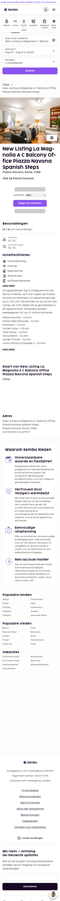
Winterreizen (37, 657)
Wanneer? (10, 49)
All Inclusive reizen (11, 661)
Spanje (5, 599)
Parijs (33, 628)
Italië (33, 603)
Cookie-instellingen (32, 838)
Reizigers (10, 60)
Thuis (5, 84)
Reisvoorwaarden (30, 796)
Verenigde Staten (39, 615)
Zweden (34, 611)
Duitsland (6, 611)
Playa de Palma (9, 632)
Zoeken (30, 71)
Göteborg (7, 644)
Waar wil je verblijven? (16, 38)
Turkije (5, 603)
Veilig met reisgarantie (30, 808)
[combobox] (27, 41)
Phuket (5, 640)
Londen (6, 636)
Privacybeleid (30, 790)
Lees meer (8, 286)
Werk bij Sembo (30, 802)
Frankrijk (6, 607)
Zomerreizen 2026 (10, 657)
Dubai (33, 644)
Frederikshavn (37, 640)
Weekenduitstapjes (39, 665)
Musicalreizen (9, 669)
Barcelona (35, 632)
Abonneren (30, 887)
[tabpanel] (30, 54)
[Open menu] (53, 9)
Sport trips (35, 661)
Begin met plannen (30, 203)
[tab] (6, 25)
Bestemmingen (30, 815)
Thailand (6, 615)
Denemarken (37, 599)
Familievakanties (10, 665)
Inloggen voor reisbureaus (30, 827)
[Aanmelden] (45, 9)
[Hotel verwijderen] (54, 40)
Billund (5, 628)
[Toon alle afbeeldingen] (52, 137)
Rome (33, 636)
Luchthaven (18, 195)
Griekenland (36, 607)
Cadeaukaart (30, 821)
